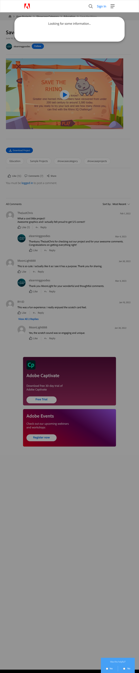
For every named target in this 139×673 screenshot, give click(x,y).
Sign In (101, 6)
